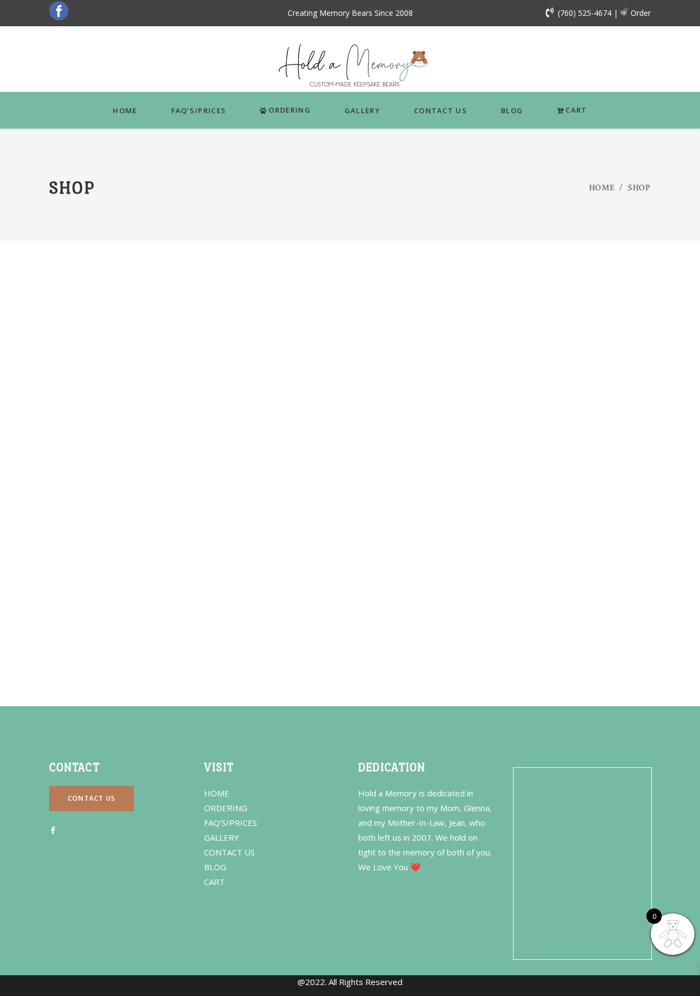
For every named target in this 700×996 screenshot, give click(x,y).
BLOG (215, 866)
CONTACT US (229, 852)
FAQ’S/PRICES (230, 822)
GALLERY (221, 837)
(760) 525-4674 (584, 13)
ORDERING (225, 807)
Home (602, 188)
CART (214, 881)
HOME (216, 793)
